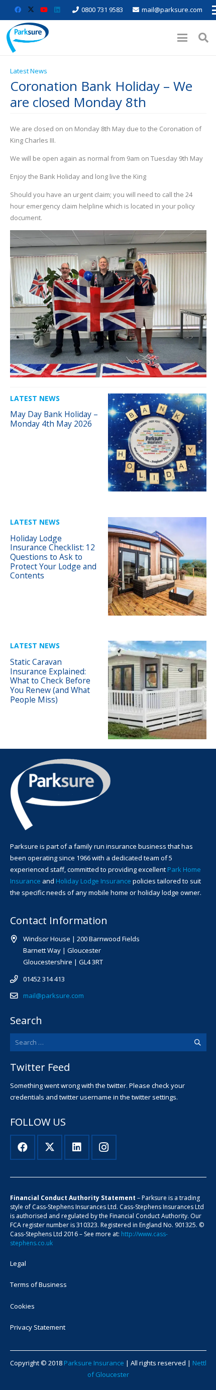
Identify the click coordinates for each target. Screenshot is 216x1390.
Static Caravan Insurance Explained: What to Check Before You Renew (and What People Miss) (50, 680)
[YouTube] (43, 10)
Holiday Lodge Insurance (93, 880)
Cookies (22, 1306)
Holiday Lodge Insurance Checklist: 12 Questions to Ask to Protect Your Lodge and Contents (53, 557)
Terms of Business (38, 1284)
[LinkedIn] (56, 10)
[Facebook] (17, 10)
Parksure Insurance (94, 1362)
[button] (182, 38)
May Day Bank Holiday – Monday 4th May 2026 (54, 419)
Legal (18, 1263)
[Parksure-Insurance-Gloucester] (28, 38)
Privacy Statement (37, 1327)
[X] (30, 10)
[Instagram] (104, 1147)
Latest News (28, 70)
